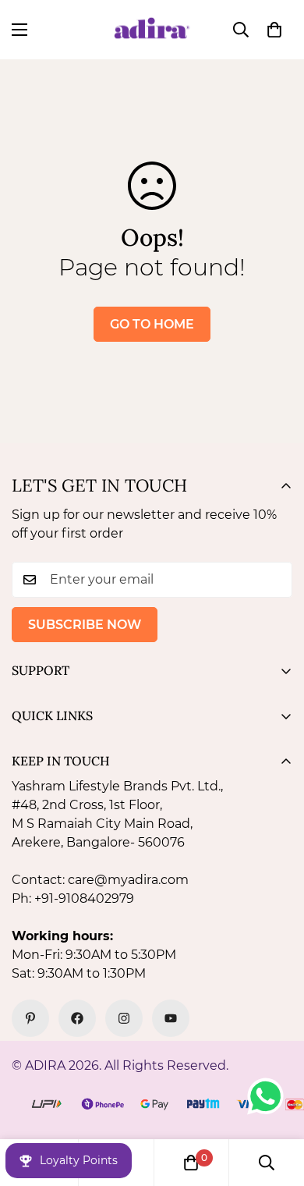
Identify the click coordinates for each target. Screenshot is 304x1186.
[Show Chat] (269, 1096)
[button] (274, 30)
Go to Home (152, 324)
